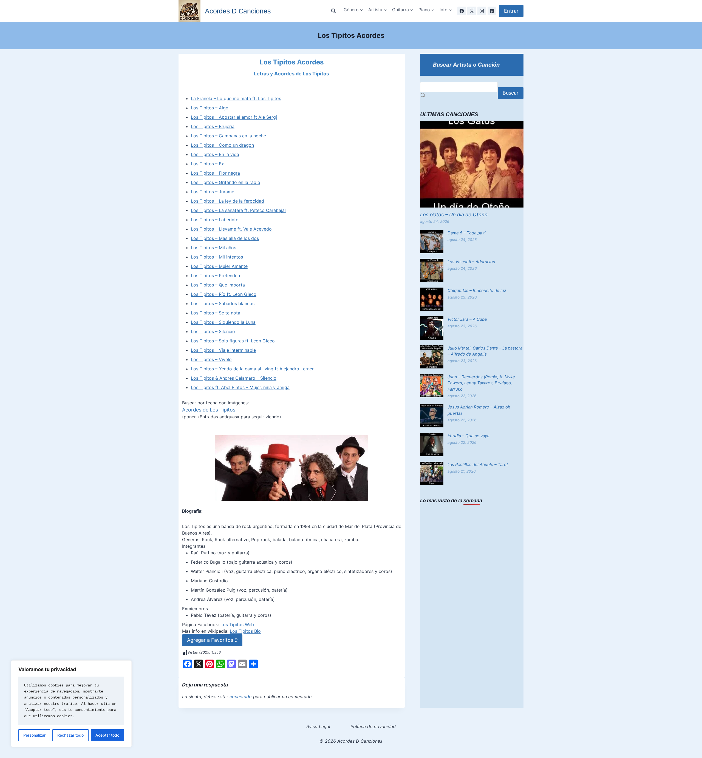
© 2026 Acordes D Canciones (350, 741)
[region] (71, 703)
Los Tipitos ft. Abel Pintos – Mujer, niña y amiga (240, 387)
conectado (241, 696)
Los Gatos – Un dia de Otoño (454, 214)
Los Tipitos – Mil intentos (217, 257)
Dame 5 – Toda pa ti (467, 232)
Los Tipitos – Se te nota (215, 313)
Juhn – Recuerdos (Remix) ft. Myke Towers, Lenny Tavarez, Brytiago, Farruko (481, 383)
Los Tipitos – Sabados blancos (222, 303)
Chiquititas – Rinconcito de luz (477, 290)
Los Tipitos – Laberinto (215, 219)
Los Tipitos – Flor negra (215, 173)
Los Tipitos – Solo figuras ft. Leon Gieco (233, 340)
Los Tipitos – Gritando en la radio (225, 182)
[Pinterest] (492, 11)
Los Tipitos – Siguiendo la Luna (223, 322)
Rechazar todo (70, 735)
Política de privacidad (373, 726)
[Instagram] (481, 11)
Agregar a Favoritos (212, 640)
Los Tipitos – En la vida (215, 154)
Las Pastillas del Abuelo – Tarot (478, 464)
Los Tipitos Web (237, 624)
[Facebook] (461, 11)
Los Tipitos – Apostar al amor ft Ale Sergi (234, 117)
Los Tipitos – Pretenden (215, 275)
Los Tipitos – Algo (209, 107)
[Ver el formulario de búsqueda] (333, 11)
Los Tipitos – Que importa (218, 285)
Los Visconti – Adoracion (471, 261)
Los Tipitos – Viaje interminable (223, 350)
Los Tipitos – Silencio (213, 331)
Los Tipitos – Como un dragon (222, 145)
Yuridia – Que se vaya (468, 435)
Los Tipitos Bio (245, 631)
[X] (471, 11)
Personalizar (34, 735)
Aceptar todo (107, 735)
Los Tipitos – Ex (207, 163)
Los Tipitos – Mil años (213, 247)
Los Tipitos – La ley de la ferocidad (227, 201)
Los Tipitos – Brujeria (212, 126)
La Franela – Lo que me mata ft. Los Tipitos (236, 98)
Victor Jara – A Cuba (467, 319)
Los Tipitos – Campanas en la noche (228, 135)
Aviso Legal (318, 726)
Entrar (511, 11)
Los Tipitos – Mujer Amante (219, 266)
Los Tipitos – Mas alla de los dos (225, 238)
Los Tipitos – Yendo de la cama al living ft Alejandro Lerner (252, 368)
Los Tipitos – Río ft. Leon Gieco (223, 294)
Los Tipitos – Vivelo (211, 359)
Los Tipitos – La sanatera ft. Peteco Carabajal (238, 210)
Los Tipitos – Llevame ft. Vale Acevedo (231, 229)
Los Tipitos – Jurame (212, 191)
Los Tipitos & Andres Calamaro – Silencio (233, 378)
